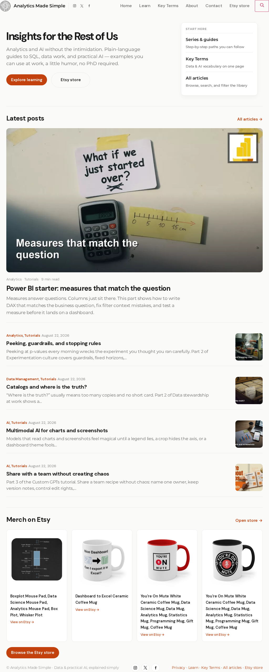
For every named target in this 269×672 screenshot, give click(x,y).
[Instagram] (74, 6)
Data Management (22, 379)
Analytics (14, 335)
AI (8, 422)
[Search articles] (262, 6)
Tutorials (32, 335)
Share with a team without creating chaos (57, 474)
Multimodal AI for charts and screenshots (57, 430)
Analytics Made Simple (39, 5)
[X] (82, 6)
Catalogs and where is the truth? (46, 387)
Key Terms (210, 667)
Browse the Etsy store (32, 652)
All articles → (250, 119)
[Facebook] (89, 6)
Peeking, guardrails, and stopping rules (53, 343)
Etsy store (71, 79)
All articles (232, 667)
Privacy (178, 667)
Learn (193, 667)
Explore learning (26, 79)
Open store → (249, 520)
